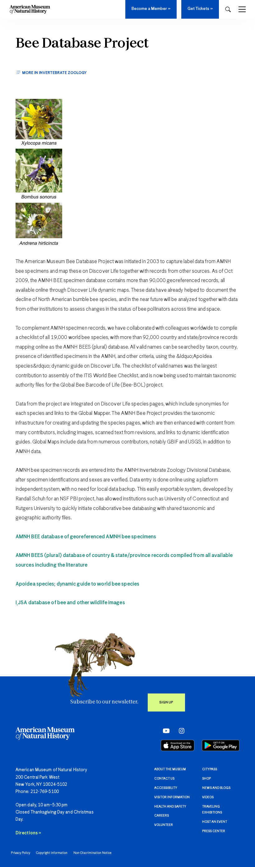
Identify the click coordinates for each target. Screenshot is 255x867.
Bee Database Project (82, 43)
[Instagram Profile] (179, 731)
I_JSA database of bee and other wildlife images (70, 602)
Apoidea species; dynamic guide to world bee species (77, 584)
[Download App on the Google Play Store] (220, 745)
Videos (208, 797)
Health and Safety (170, 806)
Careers (161, 815)
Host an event (214, 821)
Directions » (28, 833)
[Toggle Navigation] (242, 9)
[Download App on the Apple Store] (177, 745)
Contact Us (164, 778)
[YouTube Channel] (165, 731)
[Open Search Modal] (228, 9)
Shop (206, 778)
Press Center (213, 831)
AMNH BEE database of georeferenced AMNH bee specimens (86, 537)
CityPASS (209, 769)
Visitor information (172, 797)
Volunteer (163, 825)
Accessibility (165, 788)
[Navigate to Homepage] (29, 9)
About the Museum (170, 769)
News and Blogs (216, 788)
